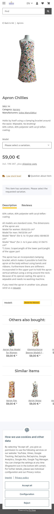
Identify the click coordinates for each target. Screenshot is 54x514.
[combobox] (27, 145)
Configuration (27, 494)
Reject (27, 503)
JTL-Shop (32, 510)
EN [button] (28, 3)
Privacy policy (22, 477)
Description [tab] (9, 205)
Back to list (9, 23)
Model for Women (32, 303)
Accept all (27, 485)
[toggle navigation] (3, 2)
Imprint (8, 477)
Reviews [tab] (27, 205)
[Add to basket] (4, 32)
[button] (37, 3)
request (17, 287)
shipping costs (29, 163)
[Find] (48, 11)
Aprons (16, 109)
